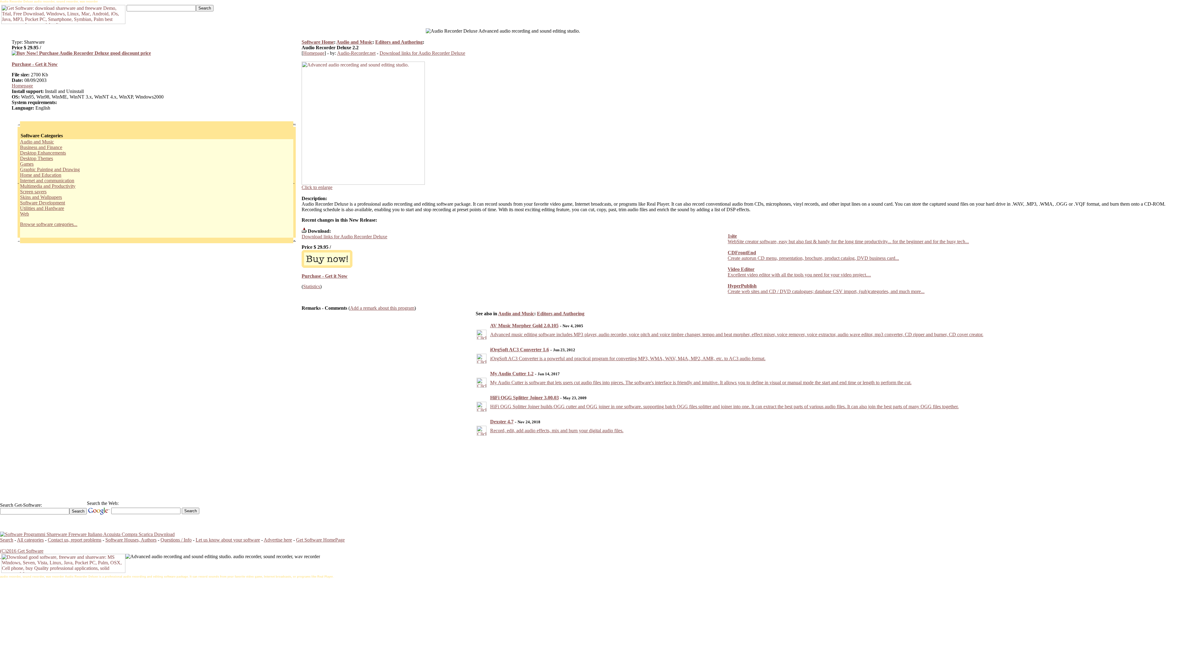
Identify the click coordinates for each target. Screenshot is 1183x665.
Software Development (42, 202)
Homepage (22, 85)
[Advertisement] (693, 19)
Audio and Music (37, 141)
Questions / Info (176, 539)
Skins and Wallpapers (41, 197)
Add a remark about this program (382, 308)
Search (6, 539)
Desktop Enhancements (43, 152)
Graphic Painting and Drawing (50, 169)
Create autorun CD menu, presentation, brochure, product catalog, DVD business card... (813, 258)
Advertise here (278, 539)
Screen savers (33, 191)
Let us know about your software (228, 539)
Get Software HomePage (320, 539)
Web (24, 213)
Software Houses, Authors (131, 539)
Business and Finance (41, 147)
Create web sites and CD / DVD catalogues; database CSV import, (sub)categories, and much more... (826, 291)
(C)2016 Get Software (21, 551)
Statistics (311, 286)
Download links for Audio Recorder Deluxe (422, 53)
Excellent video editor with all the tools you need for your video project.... (799, 274)
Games (27, 164)
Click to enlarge (317, 187)
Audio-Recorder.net (356, 53)
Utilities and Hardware (42, 208)
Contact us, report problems (74, 539)
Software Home (318, 42)
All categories (30, 539)
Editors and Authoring (399, 42)
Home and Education (40, 175)
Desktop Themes (36, 158)
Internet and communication (47, 180)
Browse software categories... (48, 224)
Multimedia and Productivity (47, 186)
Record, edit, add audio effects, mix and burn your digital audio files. (557, 430)
